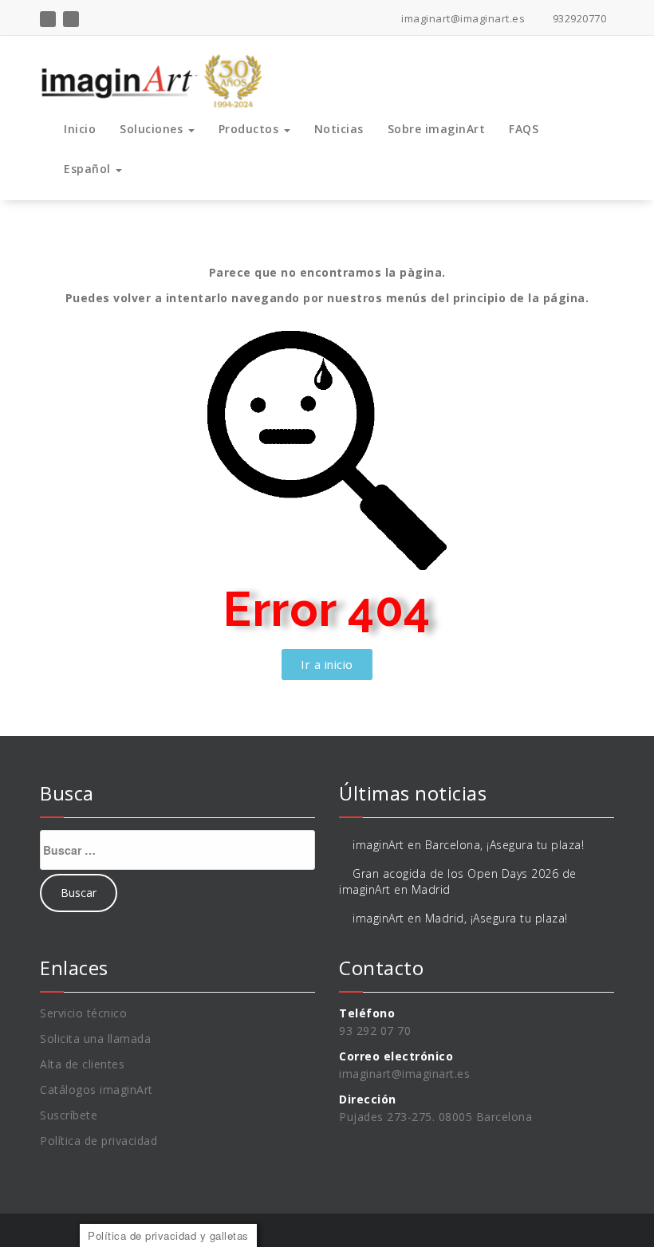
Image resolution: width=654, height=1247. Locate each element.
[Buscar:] (177, 850)
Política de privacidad (98, 1140)
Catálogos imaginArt (96, 1089)
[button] (327, 664)
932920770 (578, 18)
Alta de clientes (82, 1064)
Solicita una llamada (95, 1038)
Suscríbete (68, 1115)
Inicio (80, 128)
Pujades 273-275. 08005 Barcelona (435, 1116)
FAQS (523, 128)
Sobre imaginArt (437, 128)
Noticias (339, 128)
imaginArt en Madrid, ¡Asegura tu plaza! (460, 918)
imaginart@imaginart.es (462, 18)
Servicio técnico (83, 1013)
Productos (250, 128)
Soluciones (153, 128)
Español (89, 168)
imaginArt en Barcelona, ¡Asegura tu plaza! (468, 844)
